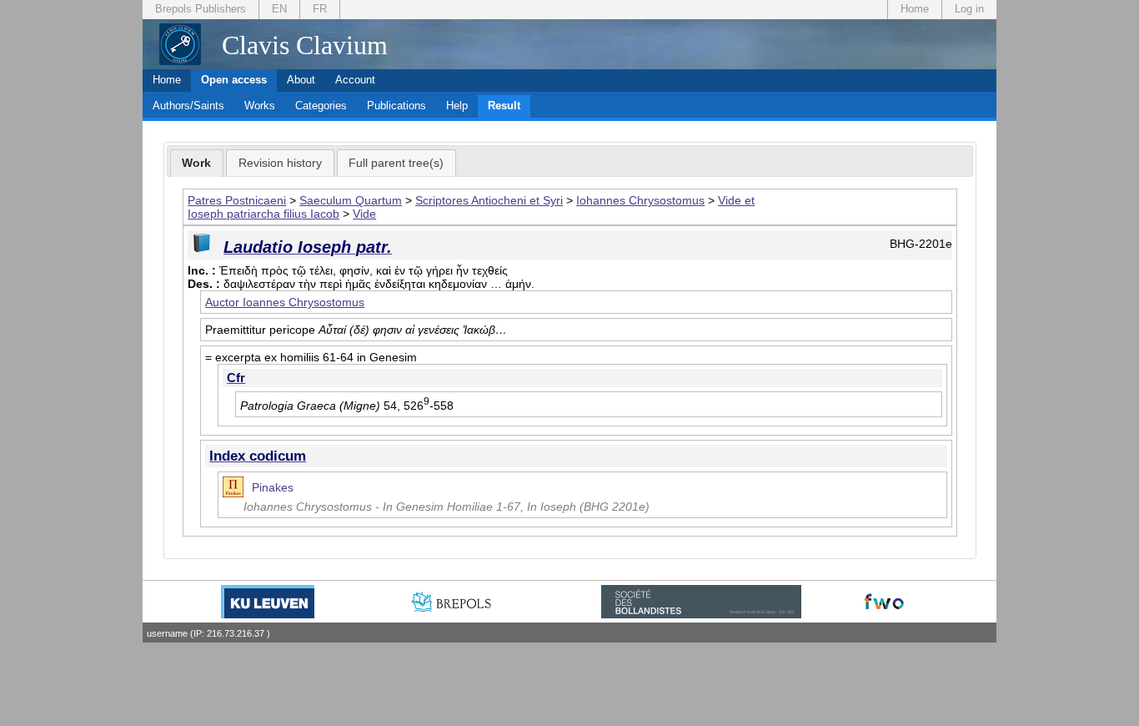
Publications (396, 105)
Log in (969, 9)
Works (259, 105)
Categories (321, 105)
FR (320, 9)
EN (279, 9)
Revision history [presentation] (280, 162)
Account (355, 79)
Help (457, 105)
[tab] (197, 163)
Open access (234, 79)
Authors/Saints (188, 105)
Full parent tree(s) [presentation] (396, 162)
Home (915, 9)
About (301, 79)
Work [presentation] (196, 162)
